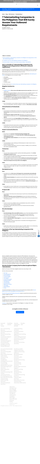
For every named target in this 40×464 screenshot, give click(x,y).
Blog (6, 8)
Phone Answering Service (5, 334)
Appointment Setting (7, 284)
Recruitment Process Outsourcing (6, 378)
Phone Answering (7, 275)
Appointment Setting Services (20, 334)
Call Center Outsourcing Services (4, 357)
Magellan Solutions (7, 90)
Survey (5, 287)
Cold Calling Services (20, 337)
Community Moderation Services (6, 364)
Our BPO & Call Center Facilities (13, 395)
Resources (12, 392)
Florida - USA (23, 324)
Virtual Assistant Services (5, 383)
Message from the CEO (13, 398)
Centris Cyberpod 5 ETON (17, 325)
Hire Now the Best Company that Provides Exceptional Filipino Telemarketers (17, 62)
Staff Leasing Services (4, 380)
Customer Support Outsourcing (6, 337)
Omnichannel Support (8, 279)
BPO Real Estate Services (18, 355)
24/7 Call (5, 273)
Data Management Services (6, 367)
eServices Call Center (20, 383)
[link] (3, 321)
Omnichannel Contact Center (5, 342)
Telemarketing (19, 14)
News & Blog (13, 391)
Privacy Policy (12, 401)
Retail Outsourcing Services (19, 360)
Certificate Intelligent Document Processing (7, 361)
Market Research (7, 286)
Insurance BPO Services (18, 357)
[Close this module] (38, 408)
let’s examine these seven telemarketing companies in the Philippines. (24, 84)
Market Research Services (19, 340)
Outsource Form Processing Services (6, 375)
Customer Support (7, 276)
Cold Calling (6, 285)
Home (3, 8)
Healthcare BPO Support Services (18, 349)
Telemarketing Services (18, 329)
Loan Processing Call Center (6, 372)
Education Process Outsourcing (19, 380)
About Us (12, 387)
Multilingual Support (7, 280)
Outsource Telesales (20, 338)
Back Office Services (6, 354)
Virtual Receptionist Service (6, 332)
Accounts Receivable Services (6, 349)
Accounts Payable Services (6, 352)
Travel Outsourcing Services (19, 375)
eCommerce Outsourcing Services (17, 364)
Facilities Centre (9, 324)
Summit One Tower (3, 325)
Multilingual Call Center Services (5, 345)
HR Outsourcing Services (18, 369)
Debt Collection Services (5, 369)
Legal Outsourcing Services (19, 352)
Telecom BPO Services (17, 378)
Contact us (4, 303)
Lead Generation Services (18, 332)
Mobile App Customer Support (20, 367)
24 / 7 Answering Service (5, 329)
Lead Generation (7, 282)
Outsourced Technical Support (6, 340)
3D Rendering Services (18, 372)
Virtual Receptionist (7, 274)
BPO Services (11, 14)
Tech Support (6, 278)
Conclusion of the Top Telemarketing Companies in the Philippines (15, 60)
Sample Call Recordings (13, 388)
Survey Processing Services (19, 342)
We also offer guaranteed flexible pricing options (11, 293)
